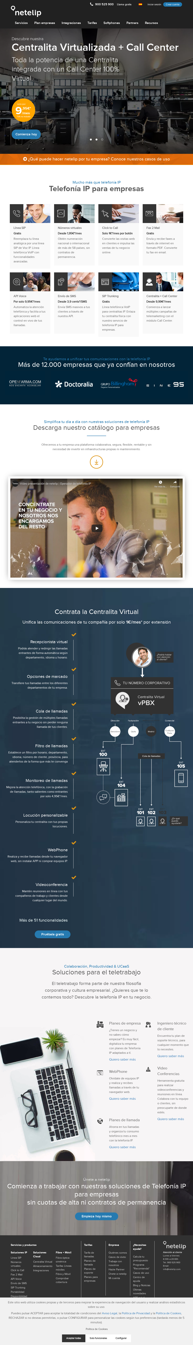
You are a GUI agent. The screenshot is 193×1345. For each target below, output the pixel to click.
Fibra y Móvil (63, 1274)
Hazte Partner (117, 1269)
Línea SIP (16, 1257)
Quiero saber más (122, 1059)
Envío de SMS (19, 1283)
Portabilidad (17, 1292)
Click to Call (17, 1270)
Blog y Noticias (141, 1285)
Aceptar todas (73, 1338)
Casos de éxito (117, 1257)
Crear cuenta (172, 4)
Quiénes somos (118, 1252)
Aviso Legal (109, 1313)
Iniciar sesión (154, 4)
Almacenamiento (42, 1266)
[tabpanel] (96, 91)
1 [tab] (91, 139)
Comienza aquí (26, 131)
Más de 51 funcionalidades (43, 920)
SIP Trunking (18, 1287)
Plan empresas (44, 23)
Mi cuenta (114, 1278)
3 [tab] (102, 139)
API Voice (16, 1279)
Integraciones (71, 23)
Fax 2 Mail (16, 1274)
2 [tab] (96, 139)
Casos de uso (141, 1272)
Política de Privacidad (136, 1313)
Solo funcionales (98, 1338)
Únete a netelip (117, 1273)
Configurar (121, 1338)
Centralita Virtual (42, 1261)
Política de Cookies (168, 1313)
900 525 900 (113, 4)
